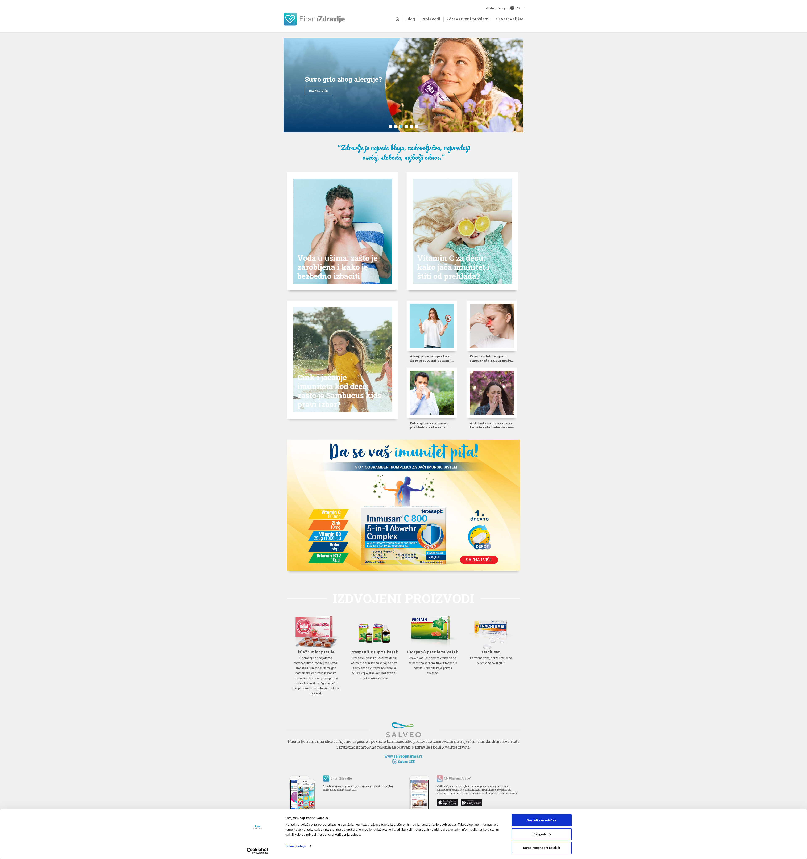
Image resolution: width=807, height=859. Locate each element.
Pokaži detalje (295, 846)
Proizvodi (430, 18)
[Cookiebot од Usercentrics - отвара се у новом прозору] (257, 851)
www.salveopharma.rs (404, 756)
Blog (410, 18)
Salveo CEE (406, 762)
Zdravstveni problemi (468, 18)
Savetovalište (509, 18)
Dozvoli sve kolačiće (541, 820)
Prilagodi (539, 834)
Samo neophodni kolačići (541, 848)
